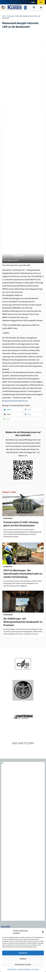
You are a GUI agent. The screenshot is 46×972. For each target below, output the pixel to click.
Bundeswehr (8, 518)
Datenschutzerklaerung (24, 969)
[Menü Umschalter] (41, 7)
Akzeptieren (23, 953)
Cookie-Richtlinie (12, 969)
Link (25, 455)
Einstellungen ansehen (23, 965)
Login (33, 2)
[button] (43, 932)
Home (4, 16)
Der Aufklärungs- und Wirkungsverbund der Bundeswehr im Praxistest (22, 622)
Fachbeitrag (10, 16)
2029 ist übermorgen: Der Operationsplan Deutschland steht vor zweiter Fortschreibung (22, 573)
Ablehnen (23, 959)
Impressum (35, 969)
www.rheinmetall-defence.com (16, 401)
